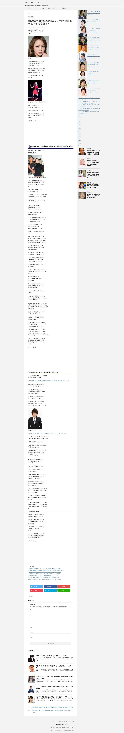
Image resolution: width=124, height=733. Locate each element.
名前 (31, 627)
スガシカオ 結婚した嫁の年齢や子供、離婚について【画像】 (51, 655)
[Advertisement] (38, 134)
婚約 (80, 124)
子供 (80, 128)
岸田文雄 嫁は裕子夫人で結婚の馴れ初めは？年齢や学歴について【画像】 (93, 152)
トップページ (30, 8)
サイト (31, 637)
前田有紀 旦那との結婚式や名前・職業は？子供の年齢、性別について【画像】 (93, 175)
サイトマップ (41, 8)
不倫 (80, 116)
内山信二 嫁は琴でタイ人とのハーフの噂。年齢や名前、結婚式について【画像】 (93, 163)
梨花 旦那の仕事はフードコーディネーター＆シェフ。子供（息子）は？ (46, 579)
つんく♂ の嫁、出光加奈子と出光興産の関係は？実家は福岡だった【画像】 (93, 30)
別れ (80, 122)
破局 (80, 141)
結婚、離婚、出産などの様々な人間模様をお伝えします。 (62, 727)
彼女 (80, 131)
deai (33, 600)
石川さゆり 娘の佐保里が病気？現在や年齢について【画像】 (93, 21)
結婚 (32, 596)
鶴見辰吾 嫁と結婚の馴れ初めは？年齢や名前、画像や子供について (93, 196)
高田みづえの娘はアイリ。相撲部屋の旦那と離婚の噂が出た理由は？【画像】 (93, 47)
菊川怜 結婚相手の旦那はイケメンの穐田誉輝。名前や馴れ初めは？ (45, 572)
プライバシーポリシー (52, 8)
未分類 (80, 136)
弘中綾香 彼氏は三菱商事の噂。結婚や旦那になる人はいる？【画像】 (93, 185)
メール (31, 632)
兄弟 (80, 117)
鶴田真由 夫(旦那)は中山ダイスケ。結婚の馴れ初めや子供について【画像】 (93, 56)
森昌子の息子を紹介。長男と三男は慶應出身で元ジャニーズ (43, 575)
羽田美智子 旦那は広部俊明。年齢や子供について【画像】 (93, 73)
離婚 (80, 145)
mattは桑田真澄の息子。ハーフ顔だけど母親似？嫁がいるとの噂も (45, 568)
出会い (80, 121)
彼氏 (80, 133)
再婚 (80, 119)
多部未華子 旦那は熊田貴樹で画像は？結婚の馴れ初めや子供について (54, 697)
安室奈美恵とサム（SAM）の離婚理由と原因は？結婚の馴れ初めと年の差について (49, 380)
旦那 (80, 134)
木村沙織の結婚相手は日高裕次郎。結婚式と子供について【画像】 (45, 573)
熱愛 (80, 138)
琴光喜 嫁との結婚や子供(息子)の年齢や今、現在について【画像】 (93, 64)
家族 (30, 596)
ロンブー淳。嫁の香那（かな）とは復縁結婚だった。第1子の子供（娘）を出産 (48, 433)
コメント (32, 609)
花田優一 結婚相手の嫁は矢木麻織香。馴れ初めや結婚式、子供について (46, 570)
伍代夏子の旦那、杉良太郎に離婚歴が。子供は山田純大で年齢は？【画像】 (93, 90)
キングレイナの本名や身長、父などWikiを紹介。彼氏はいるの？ (44, 577)
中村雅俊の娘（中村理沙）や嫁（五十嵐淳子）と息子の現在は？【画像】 (93, 82)
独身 (80, 140)
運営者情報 (64, 8)
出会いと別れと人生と (33, 2)
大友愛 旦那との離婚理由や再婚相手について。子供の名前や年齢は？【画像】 (93, 13)
